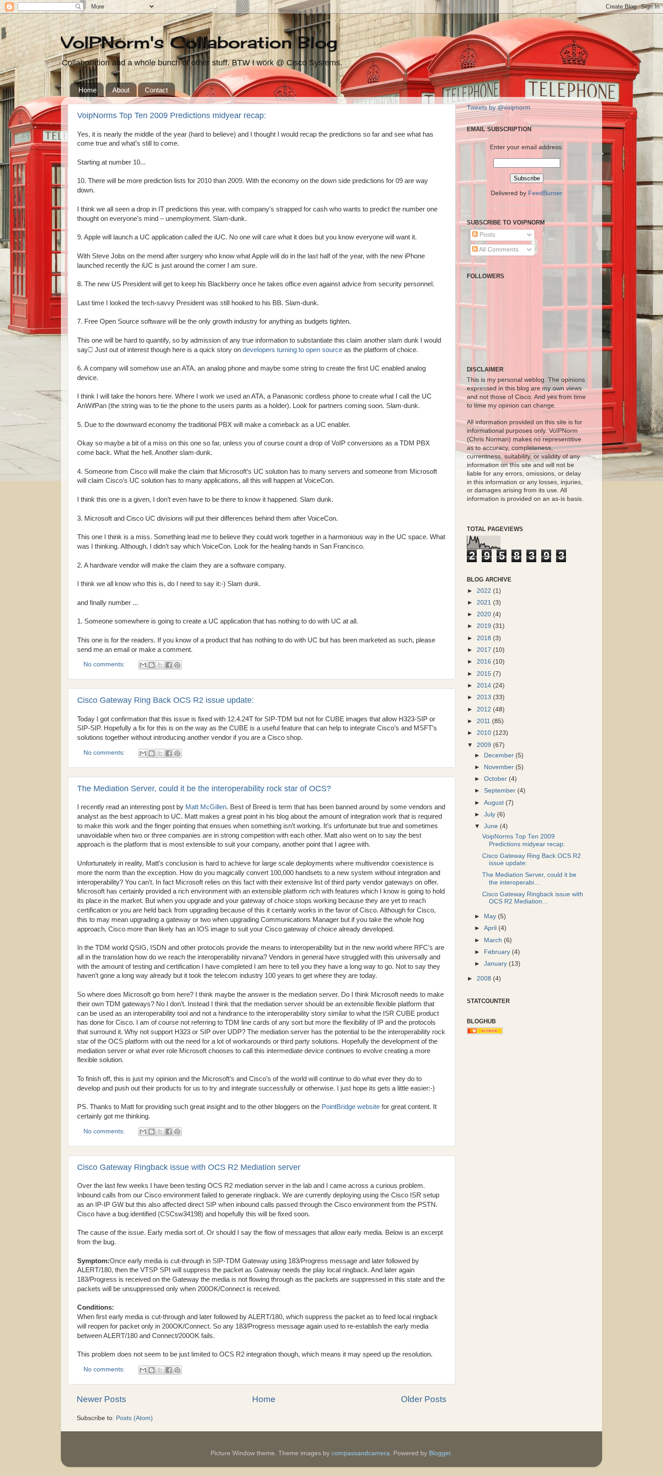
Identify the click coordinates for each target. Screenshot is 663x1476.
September (500, 790)
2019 (485, 626)
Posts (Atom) (134, 1418)
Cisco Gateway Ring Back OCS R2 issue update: (165, 700)
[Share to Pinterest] (177, 664)
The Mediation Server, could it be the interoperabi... (529, 878)
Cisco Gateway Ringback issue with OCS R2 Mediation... (532, 898)
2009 (485, 745)
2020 (485, 614)
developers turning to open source (293, 349)
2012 (485, 709)
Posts (486, 234)
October (496, 778)
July (490, 814)
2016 (485, 661)
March (494, 940)
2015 (485, 673)
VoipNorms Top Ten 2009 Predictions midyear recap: (171, 115)
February (498, 952)
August (495, 802)
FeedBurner (545, 193)
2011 (484, 721)
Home (87, 90)
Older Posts (424, 1399)
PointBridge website (351, 1106)
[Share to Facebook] (168, 664)
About (120, 90)
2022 (485, 590)
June (492, 826)
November (500, 767)
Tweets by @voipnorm (498, 107)
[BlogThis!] (151, 664)
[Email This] (142, 664)
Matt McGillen (205, 807)
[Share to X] (160, 664)
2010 (485, 732)
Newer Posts (101, 1399)
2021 (485, 602)
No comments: (105, 664)
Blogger (440, 1453)
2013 (485, 697)
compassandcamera (361, 1453)
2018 (485, 638)
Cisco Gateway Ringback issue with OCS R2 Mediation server (188, 1167)
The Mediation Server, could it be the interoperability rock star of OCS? (204, 788)
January (496, 963)
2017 (485, 649)
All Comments (498, 249)
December (500, 755)
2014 (485, 685)
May (491, 916)
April (491, 928)
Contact (156, 90)
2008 (485, 978)
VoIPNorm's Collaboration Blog (199, 42)
